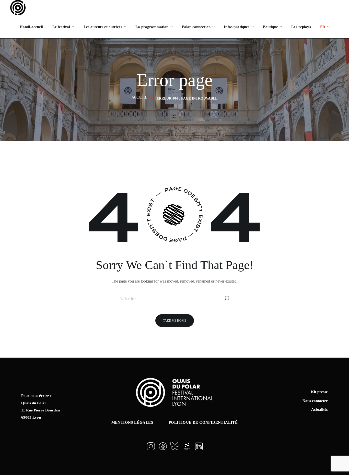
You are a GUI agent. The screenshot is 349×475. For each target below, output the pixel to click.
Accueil (139, 97)
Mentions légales (132, 422)
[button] (174, 320)
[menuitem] (325, 26)
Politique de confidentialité (203, 422)
